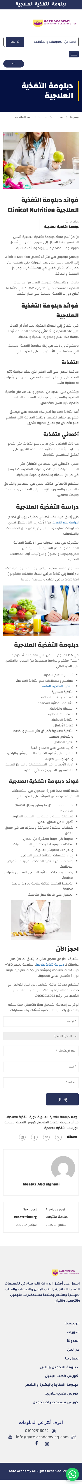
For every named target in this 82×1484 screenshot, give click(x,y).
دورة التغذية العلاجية (21, 1117)
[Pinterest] (46, 1137)
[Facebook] (34, 1137)
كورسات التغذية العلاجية (61, 1128)
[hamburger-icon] (74, 54)
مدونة (58, 117)
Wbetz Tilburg (25, 1217)
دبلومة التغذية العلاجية (41, 4)
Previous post (55, 1209)
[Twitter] (58, 1137)
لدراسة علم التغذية (65, 522)
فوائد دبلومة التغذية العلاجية (58, 1122)
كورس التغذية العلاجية (20, 1122)
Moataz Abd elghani (41, 1184)
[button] (72, 1474)
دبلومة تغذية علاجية (50, 965)
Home (74, 117)
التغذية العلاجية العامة (57, 686)
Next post (30, 1209)
